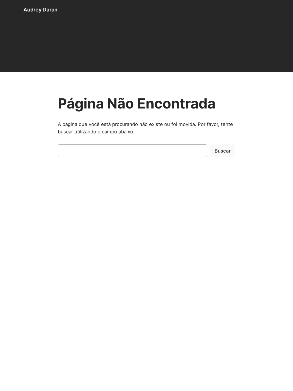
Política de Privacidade (204, 49)
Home (76, 36)
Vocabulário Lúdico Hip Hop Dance (98, 63)
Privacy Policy (253, 49)
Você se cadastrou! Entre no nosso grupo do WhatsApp (207, 63)
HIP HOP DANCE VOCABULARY (234, 23)
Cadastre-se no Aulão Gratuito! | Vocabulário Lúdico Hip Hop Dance (115, 23)
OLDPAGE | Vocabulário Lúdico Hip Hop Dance (119, 49)
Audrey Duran (40, 10)
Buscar (223, 151)
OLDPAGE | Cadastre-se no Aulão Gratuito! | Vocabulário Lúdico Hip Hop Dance (179, 36)
